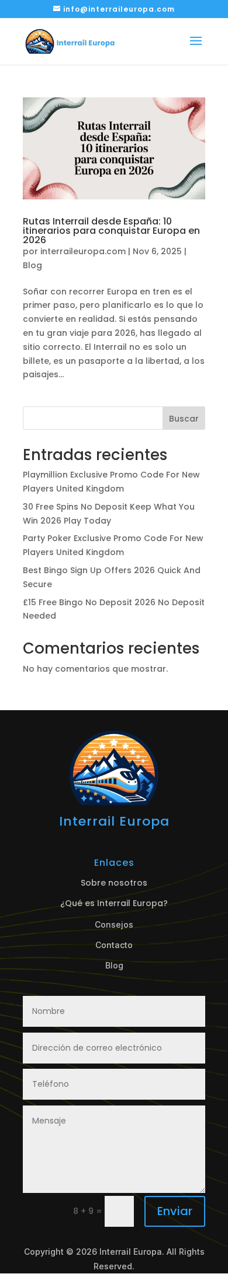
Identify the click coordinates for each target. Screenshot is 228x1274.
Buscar (184, 418)
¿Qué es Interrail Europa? (114, 903)
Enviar (174, 1211)
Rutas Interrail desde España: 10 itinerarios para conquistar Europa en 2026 (111, 231)
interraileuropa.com (83, 251)
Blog (32, 265)
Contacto (114, 945)
